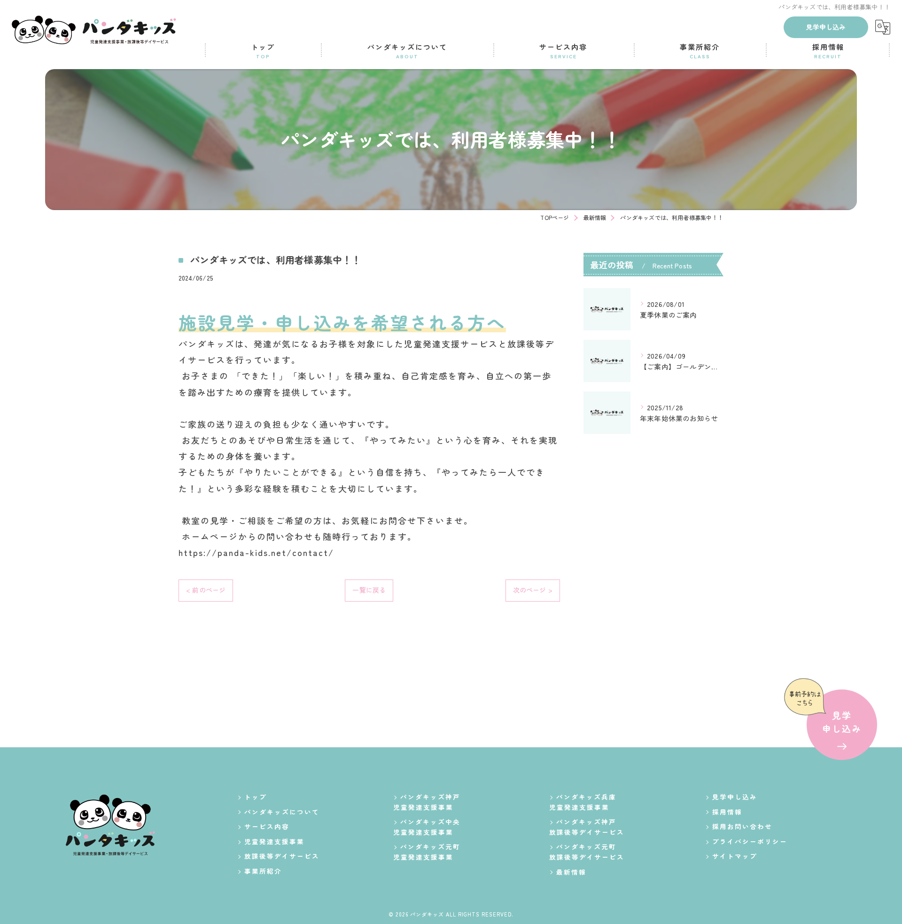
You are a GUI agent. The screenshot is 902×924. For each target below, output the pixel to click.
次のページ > (532, 590)
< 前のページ (206, 590)
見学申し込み (826, 26)
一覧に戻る (369, 590)
